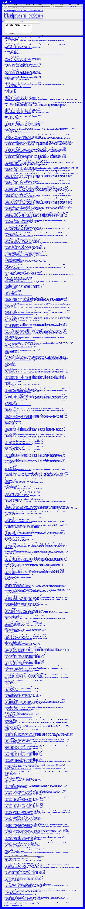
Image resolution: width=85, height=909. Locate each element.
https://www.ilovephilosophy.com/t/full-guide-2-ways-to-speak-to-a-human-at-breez (18, 471)
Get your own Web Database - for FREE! (42, 908)
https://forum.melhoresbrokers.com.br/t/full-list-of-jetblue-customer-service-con (18, 793)
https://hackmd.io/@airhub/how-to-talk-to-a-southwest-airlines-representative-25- (18, 437)
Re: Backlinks (9, 231)
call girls (8, 466)
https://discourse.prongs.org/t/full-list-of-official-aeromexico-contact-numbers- (18, 694)
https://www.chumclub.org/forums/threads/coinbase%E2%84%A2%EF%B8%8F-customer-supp (21, 99)
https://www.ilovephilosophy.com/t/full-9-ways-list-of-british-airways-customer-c (18, 473)
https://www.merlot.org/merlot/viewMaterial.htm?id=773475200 (15, 778)
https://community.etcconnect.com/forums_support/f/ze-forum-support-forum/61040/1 (19, 809)
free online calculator (8, 584)
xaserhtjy (6, 365)
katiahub (6, 465)
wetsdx (6, 420)
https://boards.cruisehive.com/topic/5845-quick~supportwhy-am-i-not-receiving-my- (20, 827)
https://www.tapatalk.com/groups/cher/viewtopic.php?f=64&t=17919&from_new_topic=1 (19, 634)
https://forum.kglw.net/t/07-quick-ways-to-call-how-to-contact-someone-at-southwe (18, 522)
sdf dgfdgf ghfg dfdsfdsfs (9, 489)
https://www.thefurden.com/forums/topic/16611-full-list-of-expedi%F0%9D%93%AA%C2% (20, 112)
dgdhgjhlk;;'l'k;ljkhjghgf (8, 789)
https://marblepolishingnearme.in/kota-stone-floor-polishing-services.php (17, 591)
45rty (6, 458)
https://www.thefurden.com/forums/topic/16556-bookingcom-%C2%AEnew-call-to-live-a (19, 120)
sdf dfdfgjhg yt (7, 642)
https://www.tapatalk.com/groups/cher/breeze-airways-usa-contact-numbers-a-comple (19, 653)
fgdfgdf (6, 869)
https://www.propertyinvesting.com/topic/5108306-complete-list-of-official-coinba (18, 220)
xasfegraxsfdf (7, 617)
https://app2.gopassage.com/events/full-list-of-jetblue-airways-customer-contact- (18, 281)
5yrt (5, 515)
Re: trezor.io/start (9, 114)
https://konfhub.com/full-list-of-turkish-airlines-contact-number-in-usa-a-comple (18, 405)
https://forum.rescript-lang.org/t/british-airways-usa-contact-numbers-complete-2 (18, 524)
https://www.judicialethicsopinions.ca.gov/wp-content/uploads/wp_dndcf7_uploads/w (19, 482)
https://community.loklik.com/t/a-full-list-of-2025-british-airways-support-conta (18, 791)
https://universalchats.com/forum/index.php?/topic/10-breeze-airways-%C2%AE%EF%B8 (20, 870)
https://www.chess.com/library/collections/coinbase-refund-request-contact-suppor (18, 820)
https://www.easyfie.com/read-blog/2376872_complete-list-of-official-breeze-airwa (18, 298)
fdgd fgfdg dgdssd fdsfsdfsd (10, 338)
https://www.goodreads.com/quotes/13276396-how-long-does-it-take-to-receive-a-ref (19, 823)
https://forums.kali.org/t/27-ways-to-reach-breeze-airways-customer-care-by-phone (18, 593)
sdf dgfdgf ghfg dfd (8, 500)
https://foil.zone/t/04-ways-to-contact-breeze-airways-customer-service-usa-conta (18, 785)
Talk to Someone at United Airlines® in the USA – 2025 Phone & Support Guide (18, 666)
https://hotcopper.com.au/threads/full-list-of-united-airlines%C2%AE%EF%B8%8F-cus (19, 205)
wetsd (6, 308)
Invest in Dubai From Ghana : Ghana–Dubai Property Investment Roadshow (17, 432)
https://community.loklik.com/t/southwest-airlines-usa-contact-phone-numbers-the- (18, 798)
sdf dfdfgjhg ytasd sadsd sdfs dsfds (11, 637)
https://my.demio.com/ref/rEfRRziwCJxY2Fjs (12, 194)
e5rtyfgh (6, 683)
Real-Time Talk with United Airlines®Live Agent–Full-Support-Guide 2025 (17, 490)
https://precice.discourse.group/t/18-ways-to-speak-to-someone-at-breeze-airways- (18, 551)
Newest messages (9, 905)
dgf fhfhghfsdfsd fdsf (8, 664)
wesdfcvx (6, 403)
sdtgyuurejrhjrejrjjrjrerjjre (9, 279)
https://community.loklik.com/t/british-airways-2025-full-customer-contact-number (18, 808)
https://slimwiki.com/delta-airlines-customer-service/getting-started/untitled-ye (18, 865)
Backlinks (6, 237)
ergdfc (6, 385)
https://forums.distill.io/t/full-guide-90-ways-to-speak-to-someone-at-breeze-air (18, 469)
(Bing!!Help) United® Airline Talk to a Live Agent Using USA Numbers (16, 254)
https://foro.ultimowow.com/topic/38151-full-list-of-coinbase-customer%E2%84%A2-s (19, 138)
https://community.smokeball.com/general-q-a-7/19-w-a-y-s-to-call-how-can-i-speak (18, 741)
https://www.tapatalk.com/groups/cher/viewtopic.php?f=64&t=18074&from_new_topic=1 (19, 629)
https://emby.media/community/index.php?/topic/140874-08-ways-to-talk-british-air (18, 771)
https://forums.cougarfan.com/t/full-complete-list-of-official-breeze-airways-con (18, 267)
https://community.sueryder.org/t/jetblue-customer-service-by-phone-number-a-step (18, 745)
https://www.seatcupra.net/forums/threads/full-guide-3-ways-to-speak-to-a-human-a (18, 506)
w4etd (6, 453)
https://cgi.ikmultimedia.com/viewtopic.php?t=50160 (13, 158)
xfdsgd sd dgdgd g (8, 294)
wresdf (6, 311)
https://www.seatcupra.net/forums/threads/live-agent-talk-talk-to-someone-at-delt (18, 499)
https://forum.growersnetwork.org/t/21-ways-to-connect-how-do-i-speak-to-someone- (19, 899)
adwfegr (6, 693)
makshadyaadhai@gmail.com (24, 7)
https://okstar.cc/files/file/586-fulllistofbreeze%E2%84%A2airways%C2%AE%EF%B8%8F (20, 274)
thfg (5, 424)
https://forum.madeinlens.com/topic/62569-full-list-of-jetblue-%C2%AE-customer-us (19, 725)
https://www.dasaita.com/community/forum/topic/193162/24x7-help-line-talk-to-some (19, 630)
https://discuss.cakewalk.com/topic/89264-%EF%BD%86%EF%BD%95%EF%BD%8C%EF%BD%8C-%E (23, 102)
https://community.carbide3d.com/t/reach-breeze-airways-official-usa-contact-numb (19, 876)
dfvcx (6, 409)
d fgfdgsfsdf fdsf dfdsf (8, 289)
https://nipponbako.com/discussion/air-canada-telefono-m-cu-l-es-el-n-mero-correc (18, 513)
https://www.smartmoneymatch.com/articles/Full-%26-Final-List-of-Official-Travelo (18, 639)
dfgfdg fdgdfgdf (7, 566)
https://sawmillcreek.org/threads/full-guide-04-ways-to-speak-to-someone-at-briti (18, 356)
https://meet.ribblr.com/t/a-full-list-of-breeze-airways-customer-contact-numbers (18, 702)
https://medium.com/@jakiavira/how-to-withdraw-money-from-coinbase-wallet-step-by (19, 358)
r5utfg (6, 463)
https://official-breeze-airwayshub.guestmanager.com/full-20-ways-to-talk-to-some (18, 323)
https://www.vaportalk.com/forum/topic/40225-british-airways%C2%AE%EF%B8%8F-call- (20, 340)
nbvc (6, 772)
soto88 (6, 292)
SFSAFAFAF (7, 448)
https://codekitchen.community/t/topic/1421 (12, 72)
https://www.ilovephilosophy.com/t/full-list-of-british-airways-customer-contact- (18, 427)
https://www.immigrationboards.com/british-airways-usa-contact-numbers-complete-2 (19, 594)
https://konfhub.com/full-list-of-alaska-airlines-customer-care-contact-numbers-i (18, 419)
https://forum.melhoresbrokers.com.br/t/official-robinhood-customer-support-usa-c (18, 860)
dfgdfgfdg (6, 280)
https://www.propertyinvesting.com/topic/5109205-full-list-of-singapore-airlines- (18, 153)
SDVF (6, 578)
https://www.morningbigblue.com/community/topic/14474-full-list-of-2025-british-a (18, 852)
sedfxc (6, 316)
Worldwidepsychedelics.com (9, 270)
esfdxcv (6, 406)
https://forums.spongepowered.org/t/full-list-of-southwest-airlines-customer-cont (18, 545)
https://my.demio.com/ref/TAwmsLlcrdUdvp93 (12, 200)
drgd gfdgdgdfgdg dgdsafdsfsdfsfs (10, 288)
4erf (5, 383)
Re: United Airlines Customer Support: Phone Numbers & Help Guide (18, 896)
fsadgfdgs (6, 553)
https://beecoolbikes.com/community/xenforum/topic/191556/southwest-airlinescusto (19, 655)
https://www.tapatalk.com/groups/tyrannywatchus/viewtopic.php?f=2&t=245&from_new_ (19, 190)
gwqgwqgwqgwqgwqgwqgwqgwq (10, 278)
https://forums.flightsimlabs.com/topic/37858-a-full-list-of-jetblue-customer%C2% (18, 535)
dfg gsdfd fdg (7, 712)
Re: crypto (8, 86)
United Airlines (7, 319)
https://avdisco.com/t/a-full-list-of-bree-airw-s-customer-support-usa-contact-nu (18, 49)
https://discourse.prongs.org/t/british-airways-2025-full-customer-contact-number (18, 770)
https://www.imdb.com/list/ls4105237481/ (12, 858)
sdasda (6, 93)
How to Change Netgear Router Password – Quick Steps (14, 577)
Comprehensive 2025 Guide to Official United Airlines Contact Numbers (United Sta (19, 272)
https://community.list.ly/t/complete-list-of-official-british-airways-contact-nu (17, 569)
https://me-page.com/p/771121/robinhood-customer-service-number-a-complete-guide (19, 615)
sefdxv (6, 411)
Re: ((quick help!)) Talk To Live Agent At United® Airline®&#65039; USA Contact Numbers (22, 261)
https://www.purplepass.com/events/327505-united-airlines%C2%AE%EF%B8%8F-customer (20, 863)
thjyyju (6, 721)
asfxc (6, 374)
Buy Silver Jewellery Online (9, 723)
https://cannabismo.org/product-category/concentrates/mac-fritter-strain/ (17, 891)
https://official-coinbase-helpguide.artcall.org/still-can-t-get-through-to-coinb (17, 269)
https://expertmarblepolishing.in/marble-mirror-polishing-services (15, 604)
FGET (6, 609)
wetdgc (6, 504)
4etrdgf (6, 503)
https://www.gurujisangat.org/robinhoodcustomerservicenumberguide (16, 222)
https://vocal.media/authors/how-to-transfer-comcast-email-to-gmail (16, 389)
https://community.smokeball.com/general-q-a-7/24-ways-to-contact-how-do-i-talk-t (18, 717)
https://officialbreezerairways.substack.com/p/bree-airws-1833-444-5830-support (18, 104)
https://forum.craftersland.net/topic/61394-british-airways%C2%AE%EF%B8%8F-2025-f (19, 739)
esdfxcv (6, 404)
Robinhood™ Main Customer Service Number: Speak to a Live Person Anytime (18, 627)
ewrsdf (6, 305)
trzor (5, 126)
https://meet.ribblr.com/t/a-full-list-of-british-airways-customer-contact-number (18, 699)
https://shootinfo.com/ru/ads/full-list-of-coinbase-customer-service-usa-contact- (18, 213)
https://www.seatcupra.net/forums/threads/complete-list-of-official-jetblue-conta (18, 511)
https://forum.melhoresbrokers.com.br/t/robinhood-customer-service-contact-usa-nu (19, 864)
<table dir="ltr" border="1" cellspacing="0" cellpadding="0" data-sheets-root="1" (18, 37)
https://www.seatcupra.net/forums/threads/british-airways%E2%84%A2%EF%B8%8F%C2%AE (21, 507)
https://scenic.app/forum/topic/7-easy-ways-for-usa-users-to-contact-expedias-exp (18, 889)
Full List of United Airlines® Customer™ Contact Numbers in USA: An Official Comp (19, 246)
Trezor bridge (7, 850)
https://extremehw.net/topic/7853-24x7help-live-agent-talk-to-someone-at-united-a (18, 245)
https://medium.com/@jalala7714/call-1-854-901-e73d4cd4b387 (15, 611)
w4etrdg (6, 438)
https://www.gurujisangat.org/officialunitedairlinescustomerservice (16, 219)
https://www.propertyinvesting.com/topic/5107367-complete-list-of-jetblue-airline (18, 240)
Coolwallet (6, 732)
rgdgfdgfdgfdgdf (7, 78)
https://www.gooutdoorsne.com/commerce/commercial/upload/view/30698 (17, 612)
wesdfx (6, 313)
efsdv (6, 364)
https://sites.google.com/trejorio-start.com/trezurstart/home (15, 481)
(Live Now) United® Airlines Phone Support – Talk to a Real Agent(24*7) (17, 495)
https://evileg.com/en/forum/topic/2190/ (11, 788)
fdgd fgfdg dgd (7, 355)
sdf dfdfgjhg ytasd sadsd (9, 641)
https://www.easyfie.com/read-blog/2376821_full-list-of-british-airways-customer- (18, 303)
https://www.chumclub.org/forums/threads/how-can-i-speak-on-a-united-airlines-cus (18, 127)
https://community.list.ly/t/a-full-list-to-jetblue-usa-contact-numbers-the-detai (17, 570)
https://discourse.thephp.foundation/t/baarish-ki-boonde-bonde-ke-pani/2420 (17, 273)
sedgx (6, 514)
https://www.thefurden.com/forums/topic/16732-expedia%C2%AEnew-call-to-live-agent (19, 63)
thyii (5, 581)
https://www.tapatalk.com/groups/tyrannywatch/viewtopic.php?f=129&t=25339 (18, 256)
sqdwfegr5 (6, 582)
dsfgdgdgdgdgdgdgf (8, 38)
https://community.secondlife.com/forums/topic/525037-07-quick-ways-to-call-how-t (19, 885)
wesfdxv (6, 422)
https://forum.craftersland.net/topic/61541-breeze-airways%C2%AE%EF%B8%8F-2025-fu (20, 731)
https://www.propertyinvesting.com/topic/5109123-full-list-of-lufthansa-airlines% (18, 177)
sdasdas (6, 70)
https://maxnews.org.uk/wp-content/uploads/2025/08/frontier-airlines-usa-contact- (18, 344)
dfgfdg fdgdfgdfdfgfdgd (9, 548)
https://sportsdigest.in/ (8, 447)
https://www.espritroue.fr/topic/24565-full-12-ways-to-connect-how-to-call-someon (18, 413)
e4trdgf (6, 382)
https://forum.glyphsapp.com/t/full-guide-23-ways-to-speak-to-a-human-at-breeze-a (18, 668)
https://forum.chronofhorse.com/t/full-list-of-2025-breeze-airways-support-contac (18, 451)
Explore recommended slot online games (13, 79)
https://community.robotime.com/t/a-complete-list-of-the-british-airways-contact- (18, 375)
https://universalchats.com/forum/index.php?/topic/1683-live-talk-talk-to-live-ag (18, 783)
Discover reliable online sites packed (13, 46)
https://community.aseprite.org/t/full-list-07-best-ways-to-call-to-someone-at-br (18, 454)
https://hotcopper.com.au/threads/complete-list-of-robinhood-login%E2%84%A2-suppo (19, 204)
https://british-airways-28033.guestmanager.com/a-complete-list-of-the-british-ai (18, 329)
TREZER (6, 380)
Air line (6, 117)
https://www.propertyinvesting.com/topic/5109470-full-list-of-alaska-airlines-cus (18, 139)
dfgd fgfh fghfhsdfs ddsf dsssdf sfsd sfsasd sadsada (14, 510)
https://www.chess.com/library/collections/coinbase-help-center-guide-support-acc (18, 825)
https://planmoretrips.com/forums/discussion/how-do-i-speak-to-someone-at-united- (19, 623)
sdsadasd (6, 89)
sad (5, 55)
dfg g (6, 782)
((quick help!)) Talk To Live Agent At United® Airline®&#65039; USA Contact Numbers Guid (20, 260)
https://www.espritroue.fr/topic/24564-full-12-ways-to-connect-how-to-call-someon (18, 416)
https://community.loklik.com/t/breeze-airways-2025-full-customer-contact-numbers (19, 796)
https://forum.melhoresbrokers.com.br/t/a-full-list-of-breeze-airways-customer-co (18, 824)
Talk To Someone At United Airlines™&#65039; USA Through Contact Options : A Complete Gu (21, 255)
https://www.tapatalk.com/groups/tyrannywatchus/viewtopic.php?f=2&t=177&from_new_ (19, 201)
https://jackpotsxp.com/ (9, 616)
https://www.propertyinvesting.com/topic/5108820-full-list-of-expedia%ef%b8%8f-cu (19, 182)
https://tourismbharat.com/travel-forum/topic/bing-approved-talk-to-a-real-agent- (18, 271)
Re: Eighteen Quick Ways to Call (12, 882)
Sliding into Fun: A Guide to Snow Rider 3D (12, 277)
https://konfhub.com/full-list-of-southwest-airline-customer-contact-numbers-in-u (18, 379)
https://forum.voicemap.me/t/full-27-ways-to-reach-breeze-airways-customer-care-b (18, 390)
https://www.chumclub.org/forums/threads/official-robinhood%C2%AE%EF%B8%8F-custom (20, 128)
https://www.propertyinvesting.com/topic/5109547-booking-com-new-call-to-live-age (18, 132)
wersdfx (6, 370)
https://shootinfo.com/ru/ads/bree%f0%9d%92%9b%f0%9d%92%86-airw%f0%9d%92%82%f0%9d (21, 166)
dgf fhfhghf (6, 678)
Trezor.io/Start (7, 290)
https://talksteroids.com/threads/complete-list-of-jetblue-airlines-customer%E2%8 (18, 241)
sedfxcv (6, 401)
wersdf (6, 309)
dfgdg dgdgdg (7, 487)
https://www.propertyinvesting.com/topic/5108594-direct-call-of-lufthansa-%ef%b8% (19, 208)
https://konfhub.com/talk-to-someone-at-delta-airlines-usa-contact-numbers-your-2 (18, 295)
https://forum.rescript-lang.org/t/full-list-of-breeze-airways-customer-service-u (17, 521)
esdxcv (6, 512)
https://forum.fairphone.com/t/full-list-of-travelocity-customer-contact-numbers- (18, 766)
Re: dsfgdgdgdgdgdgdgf (10, 39)
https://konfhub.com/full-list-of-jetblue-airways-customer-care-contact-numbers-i (18, 391)
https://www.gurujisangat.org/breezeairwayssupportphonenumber (15, 263)
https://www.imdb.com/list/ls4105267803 (11, 855)
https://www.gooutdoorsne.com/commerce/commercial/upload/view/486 (17, 844)
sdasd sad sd (7, 50)
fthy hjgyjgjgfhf (7, 628)
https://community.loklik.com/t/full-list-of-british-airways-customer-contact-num (18, 790)
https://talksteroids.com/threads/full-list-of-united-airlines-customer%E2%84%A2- (18, 185)
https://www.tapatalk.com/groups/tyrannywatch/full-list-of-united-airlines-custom (18, 248)
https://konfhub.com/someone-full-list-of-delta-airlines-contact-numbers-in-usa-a (18, 320)
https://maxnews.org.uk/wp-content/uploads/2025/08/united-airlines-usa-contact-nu (18, 350)
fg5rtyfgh (6, 681)
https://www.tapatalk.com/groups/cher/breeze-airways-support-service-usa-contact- (19, 648)
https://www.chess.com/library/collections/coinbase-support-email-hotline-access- (18, 815)
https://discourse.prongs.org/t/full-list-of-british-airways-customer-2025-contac (18, 764)
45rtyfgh (6, 534)
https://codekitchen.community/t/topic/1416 (12, 76)
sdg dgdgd (6, 698)
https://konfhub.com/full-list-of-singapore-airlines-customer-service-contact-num (18, 337)
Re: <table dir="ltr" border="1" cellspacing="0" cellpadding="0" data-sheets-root (20, 59)
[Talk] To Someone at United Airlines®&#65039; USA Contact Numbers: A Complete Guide (20, 680)
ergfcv (6, 368)
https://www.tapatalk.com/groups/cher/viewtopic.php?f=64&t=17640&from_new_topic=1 (19, 636)
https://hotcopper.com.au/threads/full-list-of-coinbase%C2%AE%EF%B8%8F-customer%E (20, 162)
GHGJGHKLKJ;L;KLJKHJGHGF (10, 740)
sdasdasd (6, 45)
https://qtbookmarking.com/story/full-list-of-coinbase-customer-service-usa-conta (18, 243)
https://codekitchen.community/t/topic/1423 (12, 64)
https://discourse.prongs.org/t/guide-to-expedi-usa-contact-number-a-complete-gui (18, 692)
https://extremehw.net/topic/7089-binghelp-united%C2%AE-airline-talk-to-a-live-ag (18, 252)
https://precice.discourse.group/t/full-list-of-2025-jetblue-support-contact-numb (18, 558)
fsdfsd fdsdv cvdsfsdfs (9, 669)
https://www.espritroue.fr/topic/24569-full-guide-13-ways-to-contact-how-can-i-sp (18, 410)
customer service (8, 174)
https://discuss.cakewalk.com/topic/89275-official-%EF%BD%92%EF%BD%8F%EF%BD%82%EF (21, 80)
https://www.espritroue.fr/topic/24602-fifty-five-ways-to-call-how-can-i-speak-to (18, 408)
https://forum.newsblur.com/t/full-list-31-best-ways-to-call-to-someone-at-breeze (18, 585)
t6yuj (6, 462)
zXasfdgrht (7, 479)
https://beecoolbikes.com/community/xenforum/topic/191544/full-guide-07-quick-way (19, 659)
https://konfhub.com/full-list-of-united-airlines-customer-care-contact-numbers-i (18, 414)
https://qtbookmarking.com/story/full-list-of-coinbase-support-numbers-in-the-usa (18, 235)
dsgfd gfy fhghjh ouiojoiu (9, 631)
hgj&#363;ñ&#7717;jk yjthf (9, 632)
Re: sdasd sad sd (9, 53)
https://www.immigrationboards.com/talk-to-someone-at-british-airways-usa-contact (18, 600)
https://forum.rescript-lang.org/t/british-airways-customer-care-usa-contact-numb (18, 533)
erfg (5, 386)
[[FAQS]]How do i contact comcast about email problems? (14, 539)
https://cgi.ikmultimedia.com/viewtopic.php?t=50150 (13, 160)
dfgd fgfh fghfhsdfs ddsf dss (9, 537)
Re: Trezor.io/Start (10, 291)
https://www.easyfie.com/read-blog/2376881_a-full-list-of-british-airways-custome (18, 300)
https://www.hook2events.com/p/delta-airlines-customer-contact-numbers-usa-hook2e (19, 848)
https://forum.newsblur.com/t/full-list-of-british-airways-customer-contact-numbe (18, 590)
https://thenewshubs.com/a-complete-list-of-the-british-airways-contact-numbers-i (18, 552)
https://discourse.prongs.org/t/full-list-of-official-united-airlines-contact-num (17, 729)
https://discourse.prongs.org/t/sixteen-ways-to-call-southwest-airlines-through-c (18, 746)
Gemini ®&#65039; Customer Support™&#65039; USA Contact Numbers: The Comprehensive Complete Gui (23, 883)
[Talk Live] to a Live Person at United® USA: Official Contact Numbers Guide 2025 (19, 354)
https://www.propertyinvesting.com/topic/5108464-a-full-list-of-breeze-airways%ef (18, 211)
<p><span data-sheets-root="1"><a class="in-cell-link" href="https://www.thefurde (18, 48)
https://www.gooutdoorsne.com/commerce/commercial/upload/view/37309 (17, 574)
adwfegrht (6, 708)
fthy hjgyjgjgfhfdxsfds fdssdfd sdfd (11, 624)
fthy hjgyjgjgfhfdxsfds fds (9, 626)
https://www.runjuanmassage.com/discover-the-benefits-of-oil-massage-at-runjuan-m (19, 821)
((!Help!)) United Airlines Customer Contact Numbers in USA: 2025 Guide (17, 249)
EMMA (6, 575)
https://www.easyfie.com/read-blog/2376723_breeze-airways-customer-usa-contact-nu (19, 302)
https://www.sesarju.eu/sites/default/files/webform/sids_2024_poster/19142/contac (18, 817)
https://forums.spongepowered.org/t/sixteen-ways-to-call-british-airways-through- (18, 501)
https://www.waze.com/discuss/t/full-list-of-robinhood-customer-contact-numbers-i (18, 610)
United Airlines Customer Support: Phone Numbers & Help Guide (16, 895)
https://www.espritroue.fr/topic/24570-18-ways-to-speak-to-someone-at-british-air (18, 412)
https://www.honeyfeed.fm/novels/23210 (11, 903)
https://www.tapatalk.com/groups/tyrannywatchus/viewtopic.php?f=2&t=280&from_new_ (19, 183)
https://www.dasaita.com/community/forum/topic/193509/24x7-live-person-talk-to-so (19, 625)
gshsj (6, 266)
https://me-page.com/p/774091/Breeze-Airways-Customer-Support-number (17, 542)
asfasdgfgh (7, 747)
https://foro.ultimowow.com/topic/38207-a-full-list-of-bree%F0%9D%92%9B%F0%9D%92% (20, 141)
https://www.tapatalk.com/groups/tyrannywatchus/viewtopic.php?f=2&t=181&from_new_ (19, 197)
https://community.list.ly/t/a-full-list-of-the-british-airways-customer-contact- (17, 564)
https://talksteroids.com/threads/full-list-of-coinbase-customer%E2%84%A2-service (19, 228)
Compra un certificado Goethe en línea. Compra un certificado (15, 868)
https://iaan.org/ (7, 483)
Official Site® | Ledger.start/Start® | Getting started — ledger (15, 395)
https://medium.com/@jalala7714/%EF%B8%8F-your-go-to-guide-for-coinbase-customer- (20, 387)
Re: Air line (8, 118)
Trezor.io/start (7, 135)
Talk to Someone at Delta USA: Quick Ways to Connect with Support (16, 709)
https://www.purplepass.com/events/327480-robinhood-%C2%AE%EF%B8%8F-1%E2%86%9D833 (21, 867)
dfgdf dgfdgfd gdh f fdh (8, 258)
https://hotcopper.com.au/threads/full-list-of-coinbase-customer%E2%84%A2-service (19, 188)
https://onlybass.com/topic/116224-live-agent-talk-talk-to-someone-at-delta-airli (18, 257)
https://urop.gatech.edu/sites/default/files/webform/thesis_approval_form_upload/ (18, 819)
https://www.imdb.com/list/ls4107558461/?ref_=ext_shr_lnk (15, 621)
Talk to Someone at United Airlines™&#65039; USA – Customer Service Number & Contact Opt (21, 251)
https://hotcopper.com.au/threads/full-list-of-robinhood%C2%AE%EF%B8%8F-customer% (20, 179)
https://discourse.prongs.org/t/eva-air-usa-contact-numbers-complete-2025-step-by (18, 647)
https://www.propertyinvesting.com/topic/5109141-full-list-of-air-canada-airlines (18, 169)
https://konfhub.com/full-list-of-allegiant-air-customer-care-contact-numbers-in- (18, 384)
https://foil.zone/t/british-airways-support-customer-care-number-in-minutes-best (18, 786)
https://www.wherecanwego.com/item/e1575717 (13, 486)
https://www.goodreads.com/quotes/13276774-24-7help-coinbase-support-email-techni (19, 811)
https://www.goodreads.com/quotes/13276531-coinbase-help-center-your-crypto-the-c (19, 816)
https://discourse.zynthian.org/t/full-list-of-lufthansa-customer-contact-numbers (18, 84)
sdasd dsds (7, 90)
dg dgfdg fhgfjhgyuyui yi (9, 633)
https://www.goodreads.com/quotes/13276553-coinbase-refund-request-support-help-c (19, 818)
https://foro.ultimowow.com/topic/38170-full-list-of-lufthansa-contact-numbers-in (18, 147)
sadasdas (6, 92)
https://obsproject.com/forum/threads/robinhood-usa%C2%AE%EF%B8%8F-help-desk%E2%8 (21, 890)
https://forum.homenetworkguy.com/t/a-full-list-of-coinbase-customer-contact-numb (18, 282)
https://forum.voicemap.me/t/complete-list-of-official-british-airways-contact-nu (18, 392)
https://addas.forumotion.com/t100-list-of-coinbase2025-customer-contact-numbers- (19, 134)
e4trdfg (6, 431)
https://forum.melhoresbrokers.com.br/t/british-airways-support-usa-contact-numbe (18, 826)
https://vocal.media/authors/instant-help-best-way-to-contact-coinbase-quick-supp (18, 780)
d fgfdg (6, 293)
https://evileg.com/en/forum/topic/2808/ (11, 787)
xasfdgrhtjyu (7, 353)
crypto (6, 85)
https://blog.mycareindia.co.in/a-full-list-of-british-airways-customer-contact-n (17, 546)
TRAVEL (6, 233)
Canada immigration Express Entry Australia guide (15, 516)
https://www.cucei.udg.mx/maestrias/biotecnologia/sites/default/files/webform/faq (18, 349)
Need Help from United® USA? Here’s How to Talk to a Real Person (16, 346)
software (6, 130)
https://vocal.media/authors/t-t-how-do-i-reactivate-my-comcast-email (16, 686)
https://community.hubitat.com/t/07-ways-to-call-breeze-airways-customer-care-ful (18, 887)
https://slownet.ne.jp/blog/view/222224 (11, 60)
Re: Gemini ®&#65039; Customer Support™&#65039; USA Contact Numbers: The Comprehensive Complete (25, 884)
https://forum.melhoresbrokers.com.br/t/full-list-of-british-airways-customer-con (18, 834)
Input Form (21, 905)
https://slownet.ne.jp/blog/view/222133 (11, 178)
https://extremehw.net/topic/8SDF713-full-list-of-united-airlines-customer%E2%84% (19, 236)
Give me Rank (7, 592)
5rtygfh (6, 689)
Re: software (9, 131)
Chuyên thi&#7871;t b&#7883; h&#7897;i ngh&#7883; (14, 262)
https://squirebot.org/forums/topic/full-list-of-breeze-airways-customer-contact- (18, 40)
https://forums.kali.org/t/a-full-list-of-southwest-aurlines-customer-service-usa (18, 595)
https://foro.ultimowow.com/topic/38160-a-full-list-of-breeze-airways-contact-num (18, 148)
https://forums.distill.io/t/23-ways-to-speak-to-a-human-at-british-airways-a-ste (18, 470)
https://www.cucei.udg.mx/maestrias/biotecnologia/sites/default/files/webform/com (18, 286)
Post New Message (73, 6)
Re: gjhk (8, 893)
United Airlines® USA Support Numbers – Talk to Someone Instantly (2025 (17, 643)
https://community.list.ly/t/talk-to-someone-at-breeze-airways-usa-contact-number (18, 560)
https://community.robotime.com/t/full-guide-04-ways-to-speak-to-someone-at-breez (19, 367)
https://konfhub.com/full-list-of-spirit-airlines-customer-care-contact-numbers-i (18, 332)
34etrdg (6, 425)
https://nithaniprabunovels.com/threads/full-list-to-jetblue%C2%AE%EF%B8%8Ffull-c (19, 589)
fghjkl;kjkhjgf (7, 846)
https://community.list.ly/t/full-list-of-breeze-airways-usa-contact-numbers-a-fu (18, 567)
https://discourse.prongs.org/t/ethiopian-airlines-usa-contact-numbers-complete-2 (18, 644)
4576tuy (6, 464)
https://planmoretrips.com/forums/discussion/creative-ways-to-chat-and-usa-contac (19, 622)
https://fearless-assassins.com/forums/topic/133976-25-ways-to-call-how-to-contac (18, 894)
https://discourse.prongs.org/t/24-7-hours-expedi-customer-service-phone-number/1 (19, 688)
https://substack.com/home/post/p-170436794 (12, 98)
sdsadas (6, 94)
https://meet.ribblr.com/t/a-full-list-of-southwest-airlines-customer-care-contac (18, 695)
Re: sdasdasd (9, 56)
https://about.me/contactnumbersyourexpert (12, 227)
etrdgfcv (6, 547)
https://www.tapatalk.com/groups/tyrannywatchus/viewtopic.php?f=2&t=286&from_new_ (19, 170)
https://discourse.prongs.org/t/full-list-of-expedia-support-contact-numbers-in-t (18, 691)
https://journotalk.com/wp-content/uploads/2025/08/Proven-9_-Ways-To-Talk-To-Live (19, 244)
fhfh (5, 579)
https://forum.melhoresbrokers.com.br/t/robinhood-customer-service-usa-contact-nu (19, 866)
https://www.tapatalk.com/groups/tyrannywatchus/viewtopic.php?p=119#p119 (18, 218)
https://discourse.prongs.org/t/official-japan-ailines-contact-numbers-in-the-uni (18, 679)
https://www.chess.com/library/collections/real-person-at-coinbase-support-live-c (18, 813)
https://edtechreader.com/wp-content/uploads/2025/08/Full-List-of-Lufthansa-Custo (18, 186)
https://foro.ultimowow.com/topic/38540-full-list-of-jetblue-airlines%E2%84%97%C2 (19, 121)
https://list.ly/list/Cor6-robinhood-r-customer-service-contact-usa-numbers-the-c (18, 618)
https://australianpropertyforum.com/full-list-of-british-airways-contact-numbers (18, 264)
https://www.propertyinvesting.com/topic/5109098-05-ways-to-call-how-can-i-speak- (18, 181)
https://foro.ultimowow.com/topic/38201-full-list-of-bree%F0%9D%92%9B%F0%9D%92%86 (20, 145)
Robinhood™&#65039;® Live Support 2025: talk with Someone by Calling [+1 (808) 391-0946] (20, 638)
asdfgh (6, 568)
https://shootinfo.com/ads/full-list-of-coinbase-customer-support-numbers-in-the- (18, 239)
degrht (6, 480)
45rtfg (6, 426)
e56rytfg (6, 682)
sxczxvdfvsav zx (9, 259)
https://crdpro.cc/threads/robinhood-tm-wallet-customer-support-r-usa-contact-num (18, 838)
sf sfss (6, 502)
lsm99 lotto (7, 493)
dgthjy (6, 477)
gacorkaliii (6, 880)
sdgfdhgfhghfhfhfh (8, 250)
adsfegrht (6, 536)
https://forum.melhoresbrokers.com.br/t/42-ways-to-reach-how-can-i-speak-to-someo (19, 833)
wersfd (6, 363)
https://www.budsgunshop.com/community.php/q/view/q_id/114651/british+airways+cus (19, 763)
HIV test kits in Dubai (8, 651)
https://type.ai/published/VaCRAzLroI (11, 540)
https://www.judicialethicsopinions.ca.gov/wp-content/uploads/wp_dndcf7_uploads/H (19, 497)
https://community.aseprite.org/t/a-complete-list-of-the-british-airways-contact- (18, 455)
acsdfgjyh (6, 352)
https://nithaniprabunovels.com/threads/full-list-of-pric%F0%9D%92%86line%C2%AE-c (19, 488)
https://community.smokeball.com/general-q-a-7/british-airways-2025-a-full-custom (18, 724)
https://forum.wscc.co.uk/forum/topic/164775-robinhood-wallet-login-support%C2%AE (19, 888)
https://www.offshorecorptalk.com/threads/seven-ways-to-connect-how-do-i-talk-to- (18, 897)
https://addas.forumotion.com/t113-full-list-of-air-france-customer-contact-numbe (18, 129)
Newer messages (16, 905)
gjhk (5, 892)
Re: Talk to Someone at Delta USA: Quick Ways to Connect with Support (19, 710)
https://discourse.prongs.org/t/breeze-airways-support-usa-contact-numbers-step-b (18, 744)
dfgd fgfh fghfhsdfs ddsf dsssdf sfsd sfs (11, 519)
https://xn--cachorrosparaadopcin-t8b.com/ (12, 225)
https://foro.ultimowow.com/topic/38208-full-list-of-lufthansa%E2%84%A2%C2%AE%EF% (20, 140)
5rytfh (6, 435)
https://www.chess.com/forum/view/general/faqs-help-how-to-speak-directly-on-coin (19, 613)
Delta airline (7, 133)
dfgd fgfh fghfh (7, 541)
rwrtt (5, 822)
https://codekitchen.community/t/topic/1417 (12, 75)
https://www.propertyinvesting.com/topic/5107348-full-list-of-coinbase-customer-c (18, 242)
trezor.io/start (7, 727)
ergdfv (6, 520)
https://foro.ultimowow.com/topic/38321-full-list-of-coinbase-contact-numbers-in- (18, 137)
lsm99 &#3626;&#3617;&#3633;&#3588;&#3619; (13, 494)
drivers (6, 393)
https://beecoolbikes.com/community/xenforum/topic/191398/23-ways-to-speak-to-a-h (19, 670)
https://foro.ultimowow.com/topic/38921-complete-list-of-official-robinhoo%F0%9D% (19, 115)
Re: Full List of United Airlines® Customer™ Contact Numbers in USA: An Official (20, 247)
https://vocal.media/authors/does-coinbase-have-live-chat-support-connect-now (18, 849)
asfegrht (6, 614)
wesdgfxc (6, 687)
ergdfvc (6, 523)
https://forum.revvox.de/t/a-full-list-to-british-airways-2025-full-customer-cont (17, 685)
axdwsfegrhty (7, 690)
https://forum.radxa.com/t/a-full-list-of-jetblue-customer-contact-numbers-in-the (18, 765)
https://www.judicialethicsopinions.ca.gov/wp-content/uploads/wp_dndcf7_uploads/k (19, 478)
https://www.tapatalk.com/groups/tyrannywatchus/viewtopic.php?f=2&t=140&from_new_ (19, 206)
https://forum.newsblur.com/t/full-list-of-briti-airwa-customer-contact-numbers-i (18, 586)
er (5, 518)
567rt (6, 442)
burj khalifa (7, 728)
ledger (6, 402)
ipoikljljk (6, 784)
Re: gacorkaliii (9, 881)
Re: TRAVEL (9, 234)
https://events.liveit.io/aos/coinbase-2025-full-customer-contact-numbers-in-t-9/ (18, 555)
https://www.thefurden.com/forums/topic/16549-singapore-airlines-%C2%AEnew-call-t (19, 122)
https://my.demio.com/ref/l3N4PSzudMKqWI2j (12, 221)
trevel (6, 767)
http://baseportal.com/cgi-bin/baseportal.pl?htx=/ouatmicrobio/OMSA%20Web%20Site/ (19, 224)
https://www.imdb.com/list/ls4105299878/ (12, 851)
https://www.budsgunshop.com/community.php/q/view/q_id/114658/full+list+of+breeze (19, 761)
